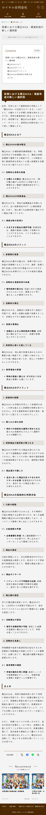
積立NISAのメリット (16, 67)
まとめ (10, 77)
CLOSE (37, 50)
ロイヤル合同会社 (14, 7)
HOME (4, 806)
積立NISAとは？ (14, 64)
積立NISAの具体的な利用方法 (19, 74)
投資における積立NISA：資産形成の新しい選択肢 (22, 59)
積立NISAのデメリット (16, 71)
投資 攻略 (15, 22)
